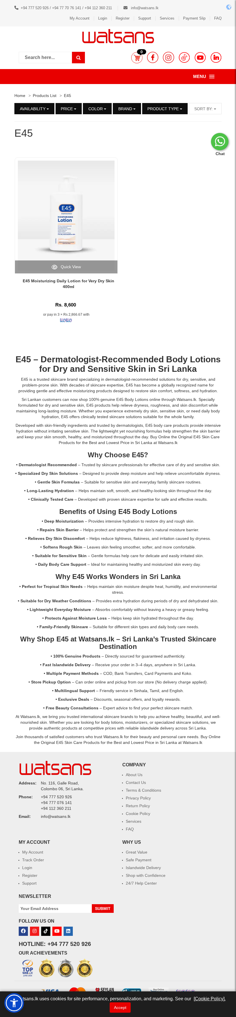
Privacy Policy (138, 798)
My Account (80, 18)
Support (144, 18)
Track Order (33, 860)
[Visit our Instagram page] (168, 57)
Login (102, 18)
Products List (44, 95)
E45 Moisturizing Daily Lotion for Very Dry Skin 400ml (68, 284)
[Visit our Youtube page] (200, 57)
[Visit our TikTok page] (184, 57)
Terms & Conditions (143, 790)
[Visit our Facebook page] (152, 57)
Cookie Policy (138, 813)
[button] (136, 57)
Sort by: (204, 108)
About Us (134, 774)
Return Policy (138, 805)
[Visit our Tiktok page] (45, 931)
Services (167, 18)
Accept (120, 1007)
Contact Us (136, 782)
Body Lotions (193, 359)
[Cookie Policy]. (210, 998)
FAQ (218, 18)
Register (123, 18)
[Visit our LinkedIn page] (216, 57)
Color (96, 108)
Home (19, 95)
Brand (125, 108)
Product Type (163, 108)
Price (67, 108)
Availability (33, 108)
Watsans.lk (96, 639)
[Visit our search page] (78, 57)
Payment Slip (194, 18)
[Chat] (220, 141)
